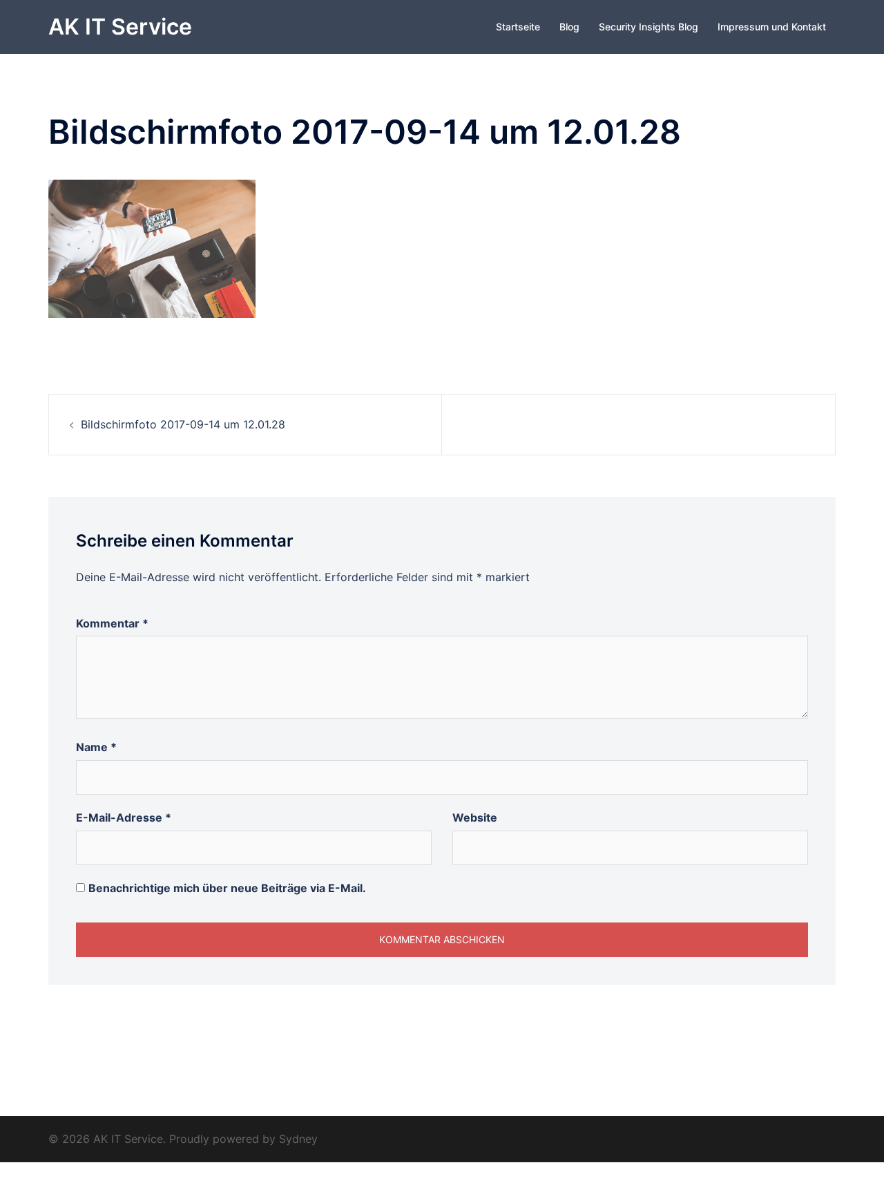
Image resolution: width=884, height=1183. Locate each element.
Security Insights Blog (648, 26)
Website (474, 817)
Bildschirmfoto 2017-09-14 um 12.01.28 (183, 424)
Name (96, 747)
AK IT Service (120, 26)
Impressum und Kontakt (772, 26)
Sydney (298, 1139)
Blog (569, 26)
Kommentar (112, 623)
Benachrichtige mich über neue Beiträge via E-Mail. (227, 888)
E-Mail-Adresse (123, 817)
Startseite (518, 26)
